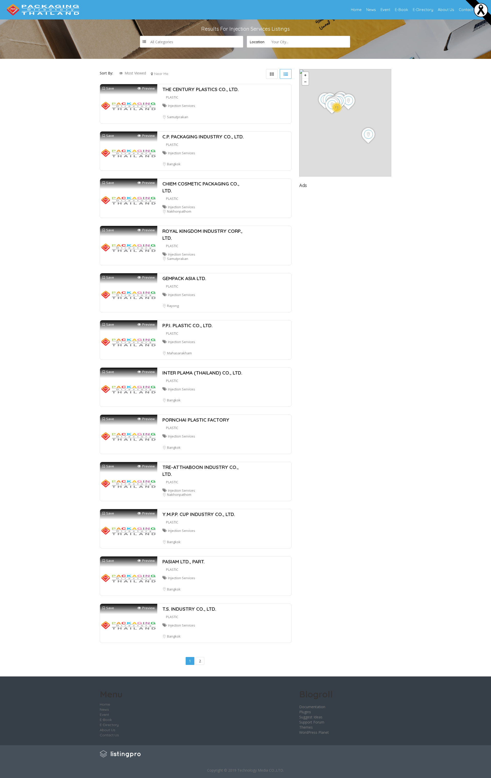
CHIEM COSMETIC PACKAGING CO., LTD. (200, 187)
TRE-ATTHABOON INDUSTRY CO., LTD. (200, 470)
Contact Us (468, 9)
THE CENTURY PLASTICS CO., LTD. (200, 89)
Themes (306, 727)
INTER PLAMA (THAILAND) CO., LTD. (202, 373)
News (371, 9)
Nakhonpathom (179, 211)
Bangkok (174, 164)
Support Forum (311, 722)
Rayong (173, 305)
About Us (446, 9)
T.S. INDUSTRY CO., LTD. (189, 609)
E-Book (401, 9)
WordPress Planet (314, 732)
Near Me (161, 73)
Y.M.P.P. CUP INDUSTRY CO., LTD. (198, 514)
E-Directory (423, 9)
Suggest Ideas (310, 717)
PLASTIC (172, 97)
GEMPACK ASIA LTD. (184, 278)
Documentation (312, 706)
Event (385, 9)
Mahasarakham (179, 353)
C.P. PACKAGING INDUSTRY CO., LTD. (203, 137)
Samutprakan (177, 117)
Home (356, 9)
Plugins (305, 711)
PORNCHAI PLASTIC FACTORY (195, 420)
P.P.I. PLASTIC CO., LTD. (187, 325)
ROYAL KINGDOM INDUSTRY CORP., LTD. (202, 234)
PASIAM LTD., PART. (183, 561)
